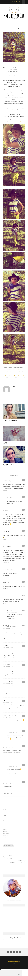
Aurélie (15, 386)
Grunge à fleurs (8, 464)
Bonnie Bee (7, 546)
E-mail (4, 815)
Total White (7, 442)
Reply (24, 510)
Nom (4, 809)
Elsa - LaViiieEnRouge (10, 782)
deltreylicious (8, 569)
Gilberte (6, 582)
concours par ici (17, 122)
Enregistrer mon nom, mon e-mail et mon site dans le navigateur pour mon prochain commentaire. (6, 836)
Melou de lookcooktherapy (9, 626)
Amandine (6, 746)
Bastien (18, 961)
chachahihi (7, 665)
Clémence (6, 531)
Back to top (18, 974)
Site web (4, 821)
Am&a (5, 701)
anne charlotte (8, 682)
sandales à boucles (15, 371)
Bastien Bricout (6, 938)
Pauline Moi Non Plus (10, 716)
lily (4, 595)
